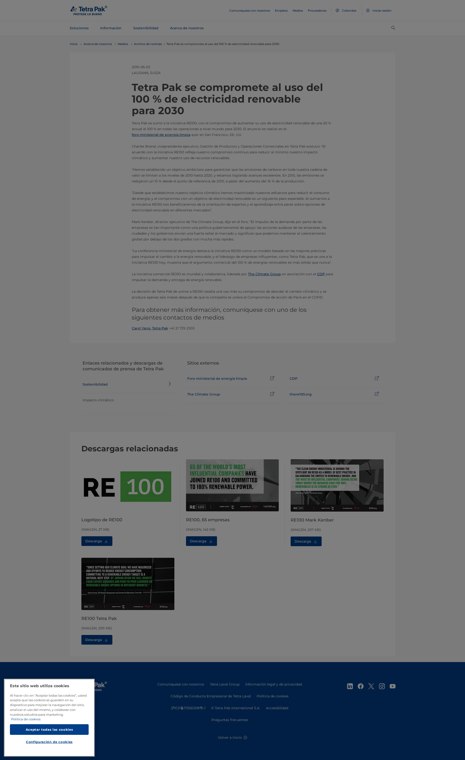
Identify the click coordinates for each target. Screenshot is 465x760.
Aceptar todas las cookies (49, 729)
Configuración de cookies (49, 742)
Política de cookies (25, 719)
